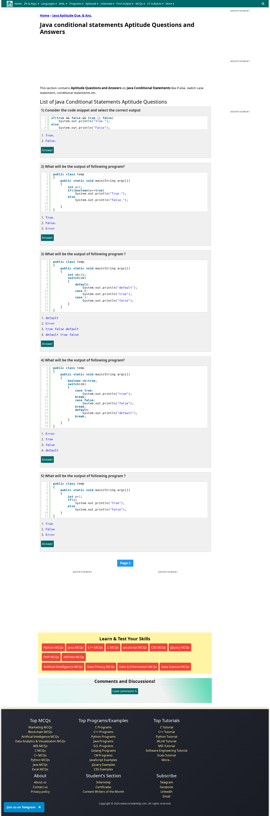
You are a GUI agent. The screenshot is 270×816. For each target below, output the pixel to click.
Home (18, 3)
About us (40, 782)
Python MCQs (53, 647)
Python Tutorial (166, 737)
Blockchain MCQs (40, 732)
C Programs (103, 727)
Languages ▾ (49, 3)
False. (51, 141)
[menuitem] (19, 3)
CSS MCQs (158, 647)
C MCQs (113, 647)
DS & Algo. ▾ (31, 3)
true (49, 439)
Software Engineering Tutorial (166, 751)
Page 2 (125, 563)
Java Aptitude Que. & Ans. (72, 15)
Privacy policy (40, 792)
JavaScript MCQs (135, 647)
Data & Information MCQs (138, 667)
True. (50, 135)
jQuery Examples (103, 765)
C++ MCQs (95, 647)
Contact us (40, 787)
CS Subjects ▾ (155, 3)
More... (166, 760)
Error (50, 228)
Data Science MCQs (175, 667)
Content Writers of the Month (103, 792)
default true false (62, 334)
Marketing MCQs (40, 727)
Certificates (103, 787)
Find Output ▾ (124, 3)
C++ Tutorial (166, 732)
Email (166, 796)
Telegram (166, 782)
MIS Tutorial (166, 746)
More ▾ (170, 3)
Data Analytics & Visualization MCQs (40, 741)
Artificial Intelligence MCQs (63, 667)
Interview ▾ (107, 3)
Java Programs (103, 741)
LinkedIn (166, 792)
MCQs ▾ (140, 3)
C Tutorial (166, 727)
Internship (103, 782)
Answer (47, 150)
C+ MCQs (40, 755)
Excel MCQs (40, 769)
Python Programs (103, 737)
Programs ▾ (76, 3)
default (52, 318)
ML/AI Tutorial (166, 741)
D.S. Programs (103, 746)
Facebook (166, 787)
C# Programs (103, 755)
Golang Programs (103, 751)
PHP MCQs (51, 657)
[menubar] (95, 3)
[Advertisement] (67, 60)
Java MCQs (75, 647)
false (50, 445)
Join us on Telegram (21, 807)
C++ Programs (103, 732)
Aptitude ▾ (92, 3)
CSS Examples (103, 769)
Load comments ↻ (124, 691)
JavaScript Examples (103, 760)
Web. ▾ (63, 3)
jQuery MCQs (180, 647)
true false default (62, 329)
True (49, 524)
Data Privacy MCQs (101, 667)
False (50, 529)
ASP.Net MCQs (73, 657)
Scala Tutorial (166, 755)
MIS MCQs (40, 746)
